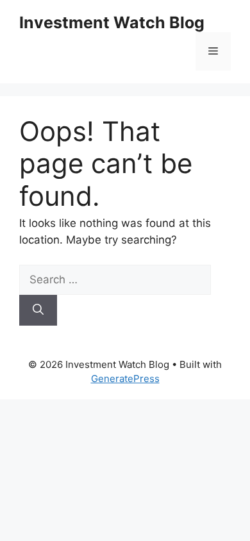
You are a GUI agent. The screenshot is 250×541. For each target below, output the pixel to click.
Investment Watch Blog (111, 22)
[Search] (38, 310)
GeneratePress (125, 378)
